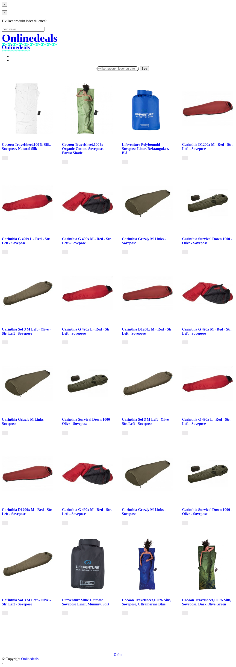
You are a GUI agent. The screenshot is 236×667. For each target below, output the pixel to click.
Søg (144, 68)
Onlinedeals (29, 659)
